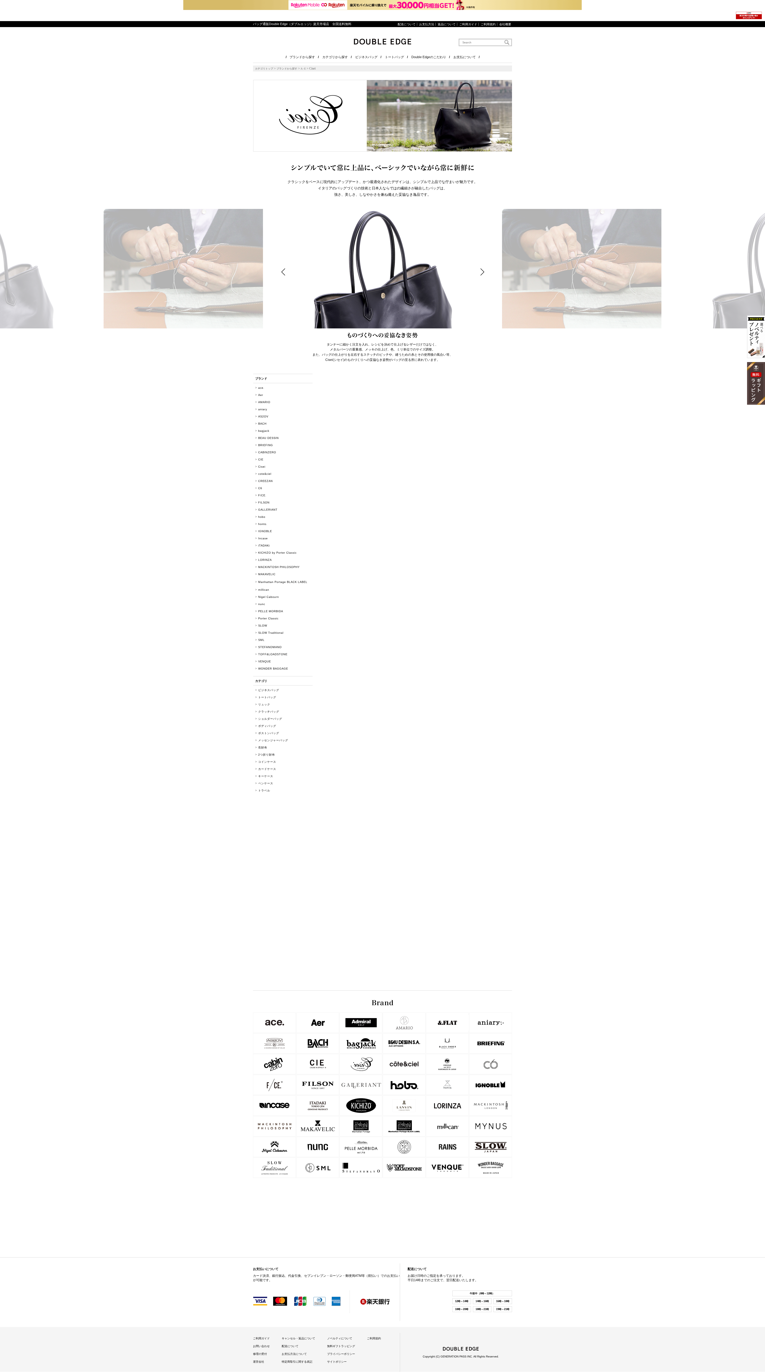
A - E (303, 68)
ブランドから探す (287, 68)
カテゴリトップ (264, 68)
